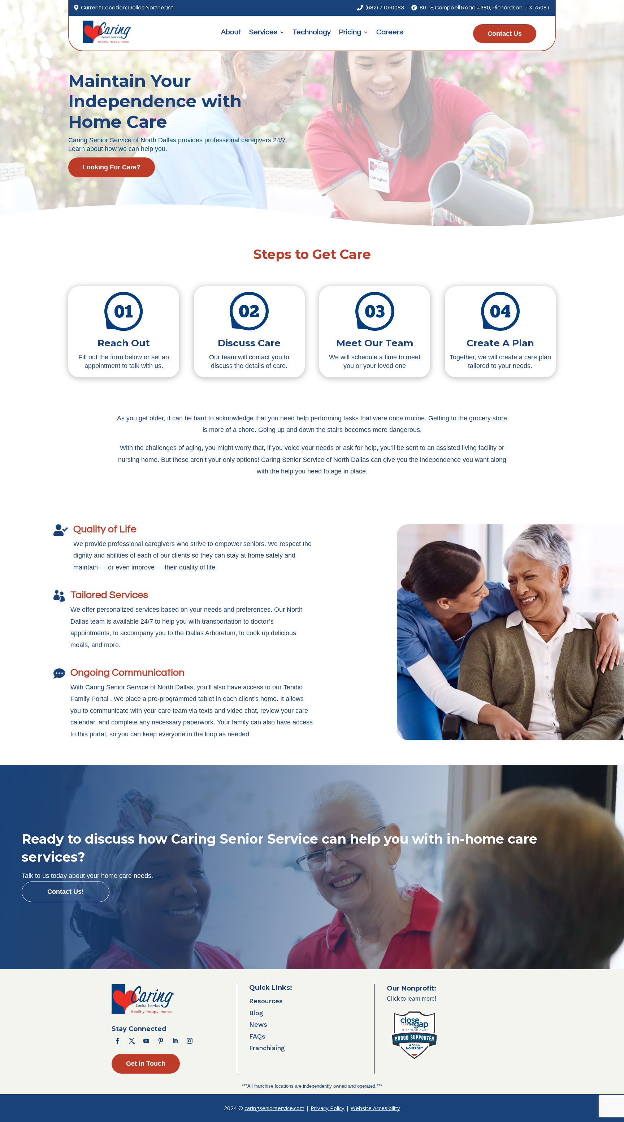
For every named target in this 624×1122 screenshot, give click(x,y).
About (231, 33)
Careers (389, 33)
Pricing (350, 33)
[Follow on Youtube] (146, 1041)
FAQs (257, 1036)
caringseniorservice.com (274, 1108)
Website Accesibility (375, 1108)
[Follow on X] (132, 1041)
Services (263, 33)
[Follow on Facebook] (117, 1041)
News (258, 1024)
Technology (311, 33)
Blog (256, 1013)
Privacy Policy (327, 1108)
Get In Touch (145, 1063)
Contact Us (505, 33)
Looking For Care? (111, 167)
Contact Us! (65, 891)
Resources (266, 1001)
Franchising (267, 1048)
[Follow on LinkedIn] (175, 1041)
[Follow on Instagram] (189, 1041)
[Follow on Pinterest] (160, 1041)
